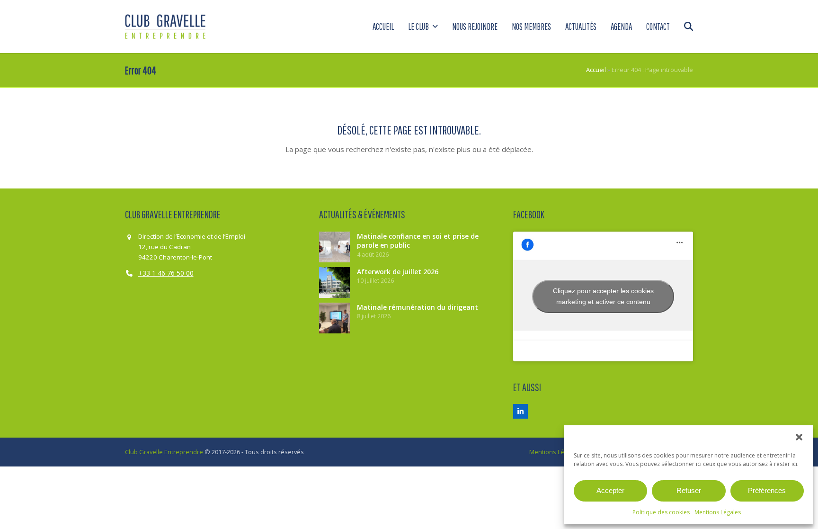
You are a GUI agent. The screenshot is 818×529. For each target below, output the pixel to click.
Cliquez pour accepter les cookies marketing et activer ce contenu (603, 296)
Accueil (596, 69)
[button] (799, 437)
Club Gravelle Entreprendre (164, 452)
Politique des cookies (661, 512)
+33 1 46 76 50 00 (166, 273)
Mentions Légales (717, 512)
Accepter (610, 490)
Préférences (767, 490)
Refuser (688, 490)
